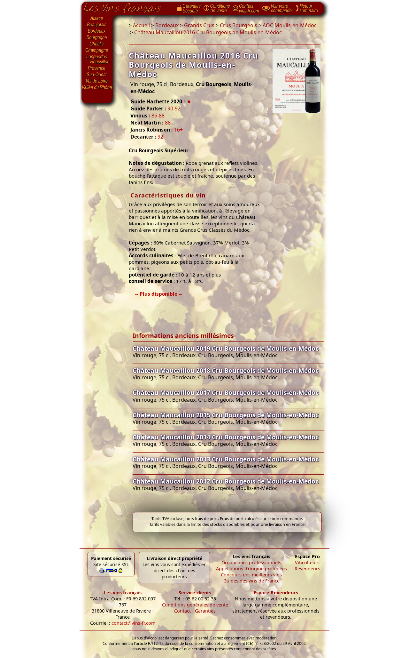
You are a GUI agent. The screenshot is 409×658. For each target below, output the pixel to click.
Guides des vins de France (251, 581)
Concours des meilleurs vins (251, 575)
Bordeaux (97, 31)
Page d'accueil (127, 6)
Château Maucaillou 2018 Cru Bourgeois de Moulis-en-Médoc (226, 370)
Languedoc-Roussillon (97, 59)
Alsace (97, 18)
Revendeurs (307, 569)
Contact (182, 611)
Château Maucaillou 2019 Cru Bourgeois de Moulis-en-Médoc (226, 348)
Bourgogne (97, 38)
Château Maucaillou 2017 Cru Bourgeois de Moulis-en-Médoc (226, 392)
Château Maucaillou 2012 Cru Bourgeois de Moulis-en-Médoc (226, 481)
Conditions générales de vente (195, 605)
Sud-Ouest (97, 74)
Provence (97, 68)
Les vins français (123, 593)
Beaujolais (97, 24)
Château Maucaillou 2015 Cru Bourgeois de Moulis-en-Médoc (226, 415)
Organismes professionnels (251, 562)
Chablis (97, 44)
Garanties (205, 611)
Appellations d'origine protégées (251, 569)
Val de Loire (97, 80)
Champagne (97, 50)
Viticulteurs (307, 562)
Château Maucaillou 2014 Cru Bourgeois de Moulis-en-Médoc (226, 437)
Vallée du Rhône (97, 87)
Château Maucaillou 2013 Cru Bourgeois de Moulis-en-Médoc (226, 459)
